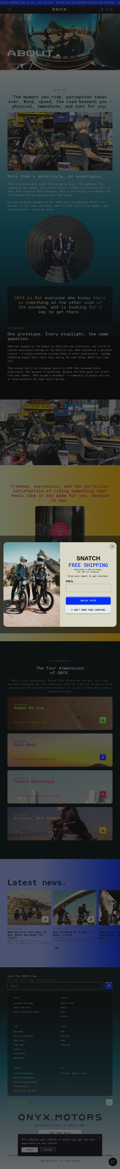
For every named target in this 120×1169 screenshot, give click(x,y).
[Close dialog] (112, 546)
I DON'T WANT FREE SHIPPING (88, 609)
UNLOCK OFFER (88, 600)
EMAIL (70, 581)
